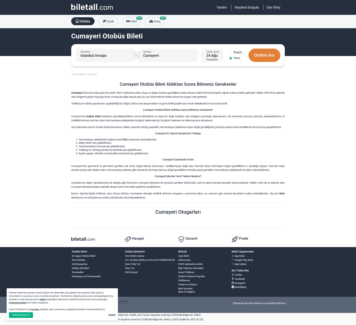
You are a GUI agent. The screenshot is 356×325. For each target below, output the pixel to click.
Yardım (222, 7)
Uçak (110, 21)
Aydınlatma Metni (17, 302)
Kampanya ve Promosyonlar (86, 276)
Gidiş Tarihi (212, 51)
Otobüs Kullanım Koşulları (191, 276)
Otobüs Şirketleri (80, 268)
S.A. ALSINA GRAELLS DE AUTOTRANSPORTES (150, 260)
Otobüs (84, 21)
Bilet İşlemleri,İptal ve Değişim (186, 290)
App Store (239, 256)
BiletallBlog (240, 287)
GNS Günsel (131, 272)
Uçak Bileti (183, 256)
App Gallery (240, 264)
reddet (42, 299)
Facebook (239, 279)
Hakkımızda (184, 260)
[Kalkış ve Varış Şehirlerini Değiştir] (136, 55)
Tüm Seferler (78, 260)
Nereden (85, 51)
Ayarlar (111, 314)
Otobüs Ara (264, 55)
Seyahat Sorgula (247, 7)
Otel (135, 20)
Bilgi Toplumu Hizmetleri (190, 268)
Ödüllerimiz (184, 280)
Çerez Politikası (186, 272)
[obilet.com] (92, 10)
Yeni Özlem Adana (134, 256)
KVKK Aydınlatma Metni (190, 264)
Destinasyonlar (80, 264)
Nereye (147, 51)
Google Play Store (243, 260)
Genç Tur (129, 268)
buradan (35, 309)
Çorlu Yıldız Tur (132, 264)
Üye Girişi (273, 7)
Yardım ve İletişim (187, 284)
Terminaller (77, 272)
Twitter (238, 274)
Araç (159, 20)
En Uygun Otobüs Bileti (83, 256)
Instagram (239, 283)
